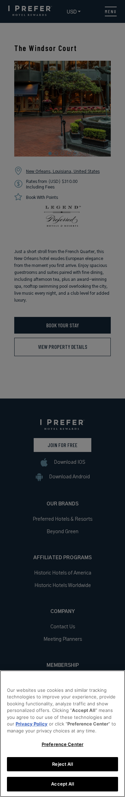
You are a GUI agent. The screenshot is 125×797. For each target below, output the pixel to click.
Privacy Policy (32, 724)
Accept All (62, 784)
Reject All (62, 764)
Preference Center (62, 744)
